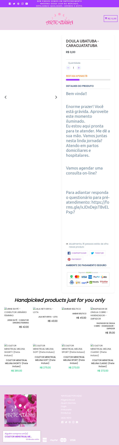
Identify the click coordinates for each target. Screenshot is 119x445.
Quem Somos (68, 403)
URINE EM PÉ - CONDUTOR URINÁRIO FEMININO (18, 321)
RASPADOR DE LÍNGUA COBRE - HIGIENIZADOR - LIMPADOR (104, 326)
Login (63, 406)
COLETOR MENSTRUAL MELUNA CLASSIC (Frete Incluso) (102, 363)
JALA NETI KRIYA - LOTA (47, 317)
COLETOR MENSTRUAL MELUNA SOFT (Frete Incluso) (45, 360)
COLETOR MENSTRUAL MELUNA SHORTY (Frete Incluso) (16, 363)
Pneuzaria (66, 409)
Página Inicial (68, 399)
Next (116, 323)
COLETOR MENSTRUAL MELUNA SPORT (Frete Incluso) (74, 360)
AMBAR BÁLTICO (79, 313)
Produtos (66, 412)
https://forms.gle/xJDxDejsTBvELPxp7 (87, 207)
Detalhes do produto (80, 86)
